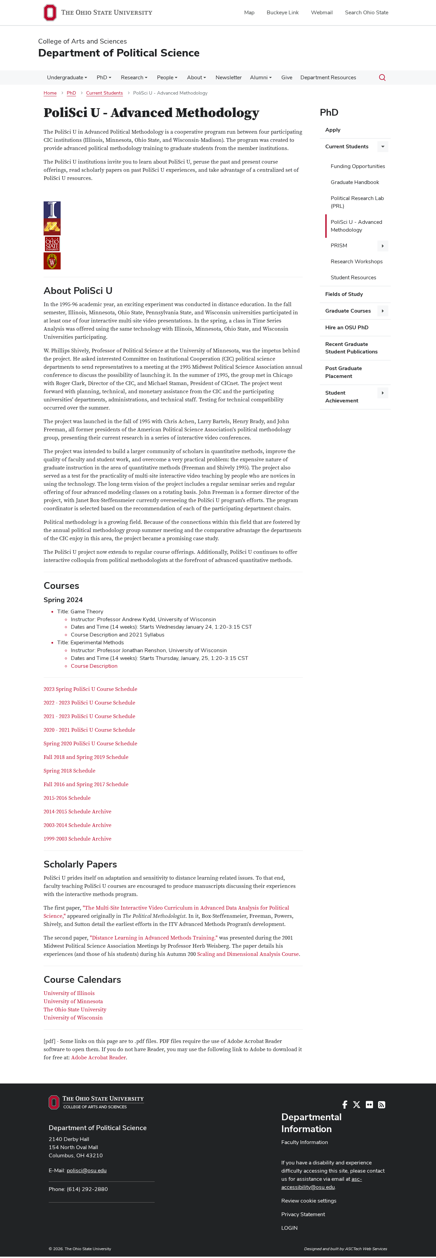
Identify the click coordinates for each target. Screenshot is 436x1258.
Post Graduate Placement (343, 372)
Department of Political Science (98, 1127)
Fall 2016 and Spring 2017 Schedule (86, 784)
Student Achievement (341, 396)
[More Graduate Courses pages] (382, 310)
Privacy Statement (303, 1214)
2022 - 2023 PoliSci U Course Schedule (89, 702)
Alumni (259, 77)
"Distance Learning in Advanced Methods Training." (154, 937)
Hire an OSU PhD (347, 327)
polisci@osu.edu (87, 1170)
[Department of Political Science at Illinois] (173, 209)
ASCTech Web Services (366, 1249)
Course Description (94, 665)
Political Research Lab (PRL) (357, 202)
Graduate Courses (348, 310)
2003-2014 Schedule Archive (77, 825)
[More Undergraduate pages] (86, 79)
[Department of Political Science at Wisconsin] (173, 260)
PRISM (339, 245)
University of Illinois (69, 993)
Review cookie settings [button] (309, 1200)
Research (132, 77)
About (194, 77)
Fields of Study (344, 294)
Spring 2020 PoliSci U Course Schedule (90, 743)
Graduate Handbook (355, 182)
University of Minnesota (73, 1001)
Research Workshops (357, 261)
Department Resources (328, 77)
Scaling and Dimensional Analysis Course (248, 954)
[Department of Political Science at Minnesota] (173, 226)
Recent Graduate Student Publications (351, 348)
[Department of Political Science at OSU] (173, 243)
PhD (102, 77)
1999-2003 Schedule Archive (77, 838)
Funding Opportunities (358, 166)
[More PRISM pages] (382, 246)
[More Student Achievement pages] (382, 392)
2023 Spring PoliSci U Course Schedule (90, 689)
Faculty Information (304, 1142)
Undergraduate (65, 77)
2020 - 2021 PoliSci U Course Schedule (89, 730)
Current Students (347, 146)
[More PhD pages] (110, 79)
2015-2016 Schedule (67, 798)
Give (286, 77)
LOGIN (289, 1227)
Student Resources (353, 277)
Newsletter (229, 77)
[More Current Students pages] (382, 146)
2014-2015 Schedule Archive (77, 811)
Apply (332, 129)
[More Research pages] (146, 79)
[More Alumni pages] (270, 79)
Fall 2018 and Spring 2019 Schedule (86, 757)
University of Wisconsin (73, 1017)
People (165, 77)
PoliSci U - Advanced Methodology (356, 225)
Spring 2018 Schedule (69, 770)
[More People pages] (176, 79)
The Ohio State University (75, 1009)
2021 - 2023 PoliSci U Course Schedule (89, 716)
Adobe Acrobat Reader (98, 1057)
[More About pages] (204, 79)
